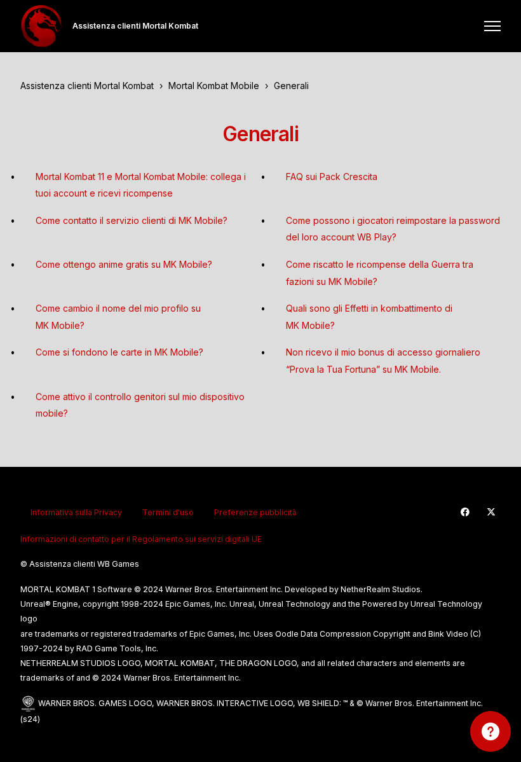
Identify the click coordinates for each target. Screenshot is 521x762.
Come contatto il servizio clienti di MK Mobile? (131, 220)
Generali (291, 85)
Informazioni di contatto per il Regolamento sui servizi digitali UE (141, 539)
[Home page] (41, 26)
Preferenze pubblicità (255, 512)
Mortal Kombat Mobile (213, 85)
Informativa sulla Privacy (76, 512)
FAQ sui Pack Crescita (331, 176)
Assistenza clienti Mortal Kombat (87, 85)
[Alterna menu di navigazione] (492, 26)
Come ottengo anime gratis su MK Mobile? (124, 264)
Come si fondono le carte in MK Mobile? (119, 352)
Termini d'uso (168, 512)
